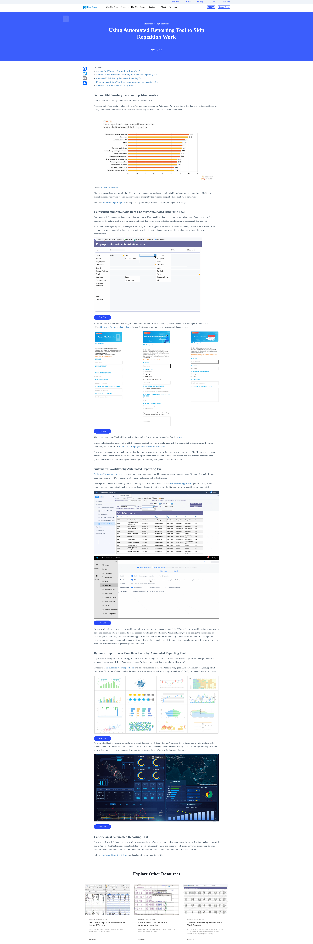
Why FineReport (112, 7)
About (163, 7)
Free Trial (211, 7)
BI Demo (226, 2)
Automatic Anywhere (108, 187)
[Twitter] (84, 73)
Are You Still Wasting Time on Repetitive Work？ (118, 71)
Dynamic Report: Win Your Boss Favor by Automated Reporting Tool (127, 82)
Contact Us (175, 2)
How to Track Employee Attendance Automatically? (141, 446)
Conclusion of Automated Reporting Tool (114, 85)
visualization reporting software (120, 668)
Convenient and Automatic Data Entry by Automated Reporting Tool (126, 74)
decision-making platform (180, 483)
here (180, 437)
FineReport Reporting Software (115, 855)
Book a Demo (223, 7)
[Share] (84, 83)
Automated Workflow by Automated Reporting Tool (119, 78)
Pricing (200, 2)
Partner (188, 2)
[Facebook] (84, 68)
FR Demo (213, 2)
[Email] (84, 78)
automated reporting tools (114, 202)
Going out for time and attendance (115, 327)
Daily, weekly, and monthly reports (109, 474)
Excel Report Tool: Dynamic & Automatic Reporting (153, 923)
